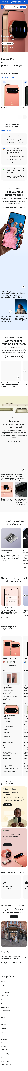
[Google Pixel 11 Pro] (11, 97)
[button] (11, 7)
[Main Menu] (2, 7)
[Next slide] (25, 117)
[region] (14, 97)
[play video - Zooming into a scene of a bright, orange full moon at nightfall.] (10, 311)
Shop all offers (18, 2)
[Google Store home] (6, 7)
